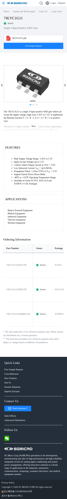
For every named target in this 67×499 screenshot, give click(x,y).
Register (61, 3)
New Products (10, 378)
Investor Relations (12, 387)
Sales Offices (10, 416)
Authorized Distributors (14, 420)
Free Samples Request (33, 46)
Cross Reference (11, 374)
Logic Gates (56, 11)
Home (6, 11)
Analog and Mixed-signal (24, 11)
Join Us (7, 383)
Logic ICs (43, 11)
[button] (2, 85)
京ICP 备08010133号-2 (12, 496)
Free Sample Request (13, 369)
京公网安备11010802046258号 (18, 491)
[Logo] (17, 3)
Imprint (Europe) (12, 391)
